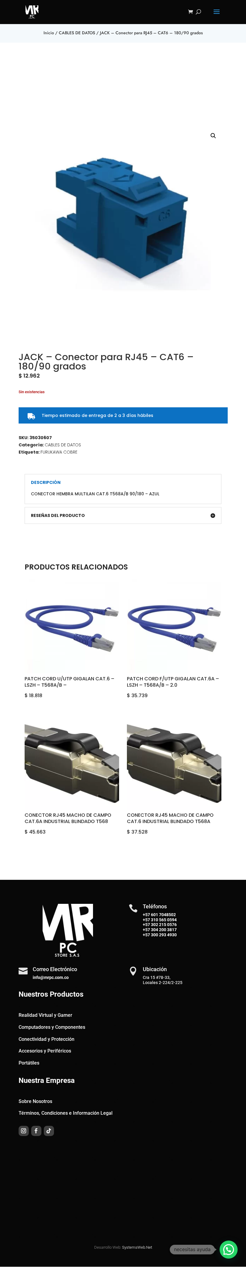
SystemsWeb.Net (137, 1247)
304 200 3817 (163, 929)
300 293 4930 (163, 934)
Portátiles (29, 1063)
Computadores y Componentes (52, 1027)
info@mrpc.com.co (51, 977)
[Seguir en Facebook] (36, 1131)
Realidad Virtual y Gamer (45, 1015)
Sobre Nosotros (35, 1101)
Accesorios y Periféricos (45, 1051)
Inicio (49, 33)
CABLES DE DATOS (77, 33)
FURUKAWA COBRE (58, 452)
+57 (146, 919)
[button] (213, 135)
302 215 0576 (163, 924)
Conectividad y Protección (46, 1039)
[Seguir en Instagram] (24, 1131)
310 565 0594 (163, 919)
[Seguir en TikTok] (49, 1131)
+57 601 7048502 (159, 914)
